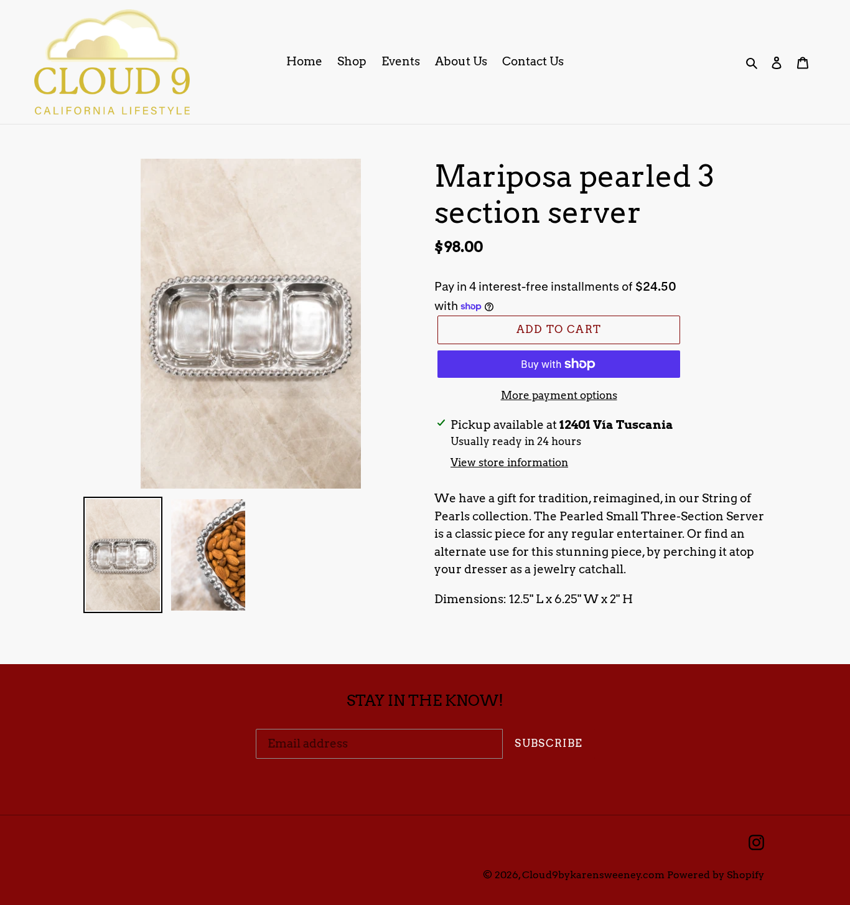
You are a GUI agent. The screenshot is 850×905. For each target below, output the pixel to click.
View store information (509, 462)
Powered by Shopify (715, 875)
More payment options (559, 395)
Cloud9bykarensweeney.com (593, 875)
